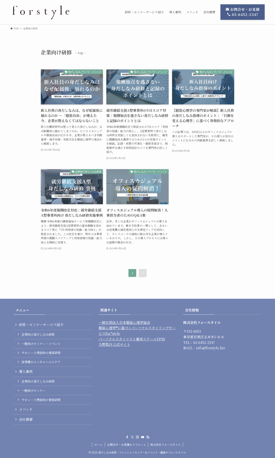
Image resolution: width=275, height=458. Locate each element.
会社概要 (26, 419)
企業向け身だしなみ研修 (38, 334)
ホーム (98, 445)
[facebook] (127, 437)
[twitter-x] (132, 437)
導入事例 (26, 371)
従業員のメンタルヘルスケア (40, 362)
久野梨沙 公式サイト (114, 344)
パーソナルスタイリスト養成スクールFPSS (132, 339)
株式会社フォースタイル (165, 445)
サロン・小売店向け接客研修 (41, 352)
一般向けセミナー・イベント (41, 343)
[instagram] (137, 437)
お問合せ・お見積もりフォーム (126, 445)
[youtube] (143, 437)
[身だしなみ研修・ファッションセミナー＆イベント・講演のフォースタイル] (41, 12)
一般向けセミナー (33, 390)
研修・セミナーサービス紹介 (41, 324)
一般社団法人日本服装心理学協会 (124, 322)
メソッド (25, 409)
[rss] (148, 437)
